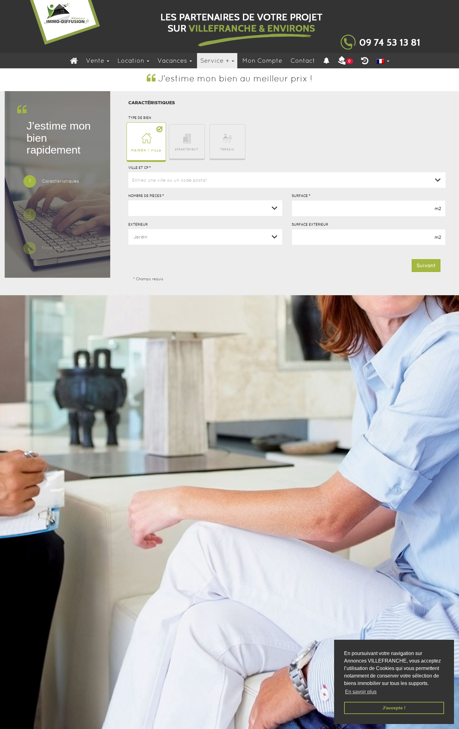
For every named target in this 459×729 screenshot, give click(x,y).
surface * (301, 196)
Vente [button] (96, 60)
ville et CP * (139, 167)
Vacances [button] (173, 60)
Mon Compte (262, 60)
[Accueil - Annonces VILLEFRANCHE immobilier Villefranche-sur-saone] (74, 60)
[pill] (51, 182)
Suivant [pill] (426, 265)
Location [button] (131, 60)
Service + (215, 60)
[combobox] (287, 180)
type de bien (139, 118)
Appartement (187, 149)
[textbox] (287, 180)
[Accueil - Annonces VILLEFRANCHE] (229, 26)
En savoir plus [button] (361, 691)
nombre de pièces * (146, 196)
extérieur (138, 224)
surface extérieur (310, 224)
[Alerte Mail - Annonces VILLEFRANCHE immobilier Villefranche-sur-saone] (326, 60)
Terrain (227, 149)
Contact (302, 60)
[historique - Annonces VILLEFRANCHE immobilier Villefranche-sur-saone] (365, 60)
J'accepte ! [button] (394, 707)
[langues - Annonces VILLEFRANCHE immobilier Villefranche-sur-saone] (382, 60)
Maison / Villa (146, 150)
